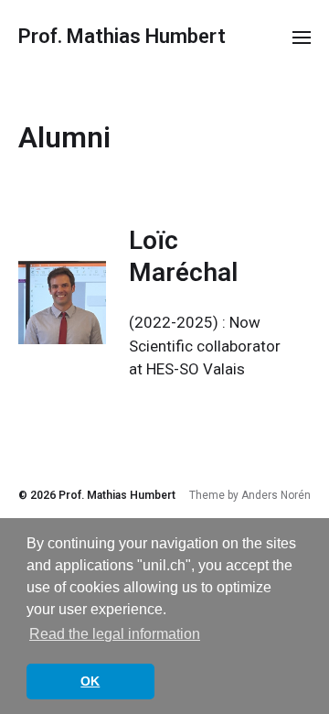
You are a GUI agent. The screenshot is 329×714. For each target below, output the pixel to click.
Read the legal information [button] (114, 634)
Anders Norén (276, 495)
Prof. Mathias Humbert (122, 37)
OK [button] (90, 681)
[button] (302, 36)
